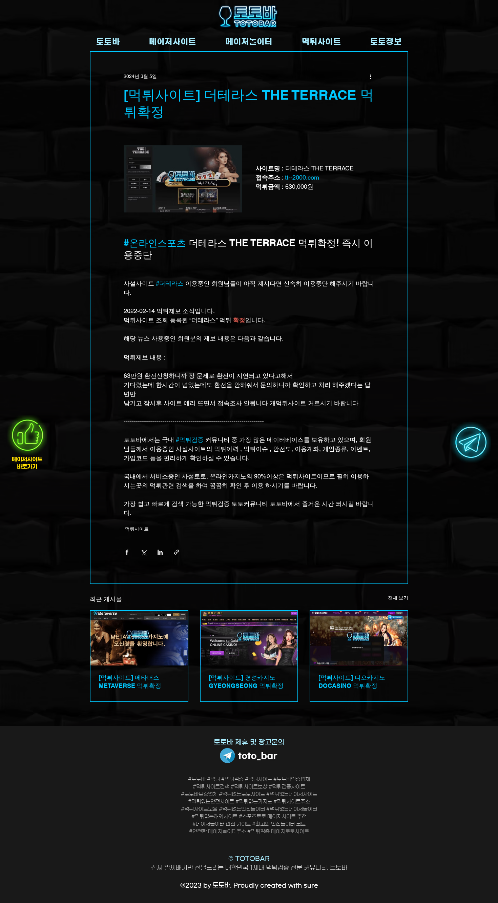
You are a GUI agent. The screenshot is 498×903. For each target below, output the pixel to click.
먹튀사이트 (137, 529)
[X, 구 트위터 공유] (143, 552)
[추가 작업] (370, 76)
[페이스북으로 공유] (127, 552)
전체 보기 (398, 597)
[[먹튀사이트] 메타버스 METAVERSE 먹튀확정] (139, 638)
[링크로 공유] (176, 552)
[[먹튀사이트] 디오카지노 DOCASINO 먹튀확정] (359, 638)
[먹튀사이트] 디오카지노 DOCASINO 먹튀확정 (351, 681)
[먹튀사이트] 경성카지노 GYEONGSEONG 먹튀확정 (246, 681)
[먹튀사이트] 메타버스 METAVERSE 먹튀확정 (130, 681)
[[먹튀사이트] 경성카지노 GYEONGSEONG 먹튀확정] (249, 638)
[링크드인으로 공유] (160, 552)
